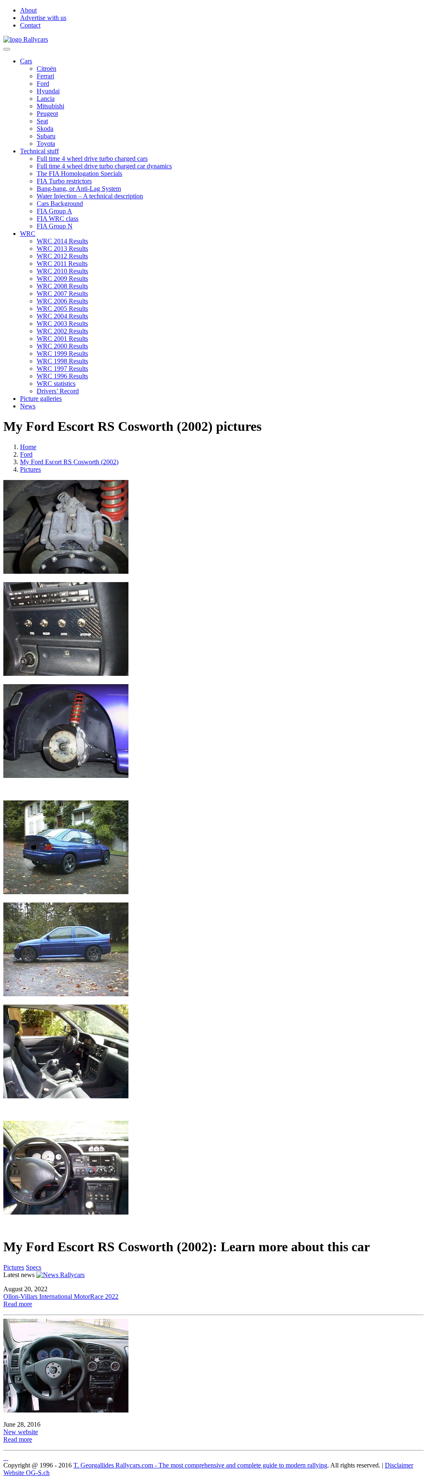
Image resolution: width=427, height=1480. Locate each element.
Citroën (46, 68)
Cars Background (60, 203)
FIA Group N (55, 226)
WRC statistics (56, 383)
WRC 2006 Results (62, 301)
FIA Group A (54, 211)
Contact (30, 25)
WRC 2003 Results (62, 323)
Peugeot (47, 113)
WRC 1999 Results (62, 353)
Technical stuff (39, 151)
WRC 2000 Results (62, 346)
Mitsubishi (50, 106)
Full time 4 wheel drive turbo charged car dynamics (104, 166)
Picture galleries (41, 398)
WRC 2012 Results (62, 256)
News (27, 406)
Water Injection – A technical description (90, 196)
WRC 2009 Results (62, 278)
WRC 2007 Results (62, 293)
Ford (43, 83)
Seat (42, 121)
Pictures (30, 469)
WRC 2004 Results (62, 316)
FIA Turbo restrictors (64, 181)
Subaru (46, 136)
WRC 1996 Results (62, 376)
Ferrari (45, 76)
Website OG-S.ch (26, 1472)
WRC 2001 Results (62, 338)
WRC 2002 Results (62, 331)
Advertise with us (43, 17)
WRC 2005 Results (62, 308)
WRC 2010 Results (62, 271)
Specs (33, 1267)
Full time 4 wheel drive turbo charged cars (92, 158)
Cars (26, 61)
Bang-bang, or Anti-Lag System (79, 188)
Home (28, 446)
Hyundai (48, 91)
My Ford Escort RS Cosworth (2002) (69, 461)
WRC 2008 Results (62, 286)
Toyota (46, 143)
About (28, 10)
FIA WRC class (57, 218)
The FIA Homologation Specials (79, 173)
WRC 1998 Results (62, 361)
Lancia (46, 98)
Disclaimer (399, 1465)
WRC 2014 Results (62, 241)
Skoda (45, 128)
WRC (27, 233)
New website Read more (20, 1435)
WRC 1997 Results (62, 368)
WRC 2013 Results (62, 248)
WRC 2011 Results (62, 263)
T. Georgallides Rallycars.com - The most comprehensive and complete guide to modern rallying (200, 1465)
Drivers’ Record (58, 391)
